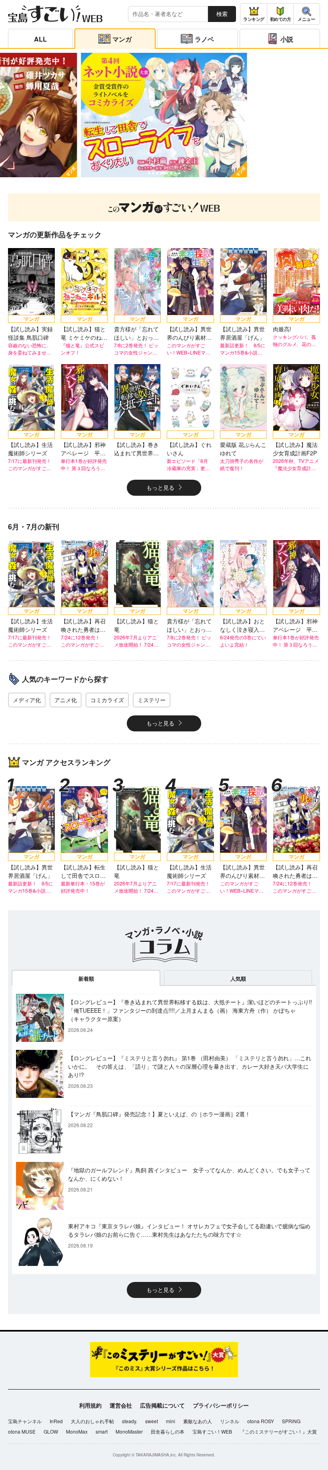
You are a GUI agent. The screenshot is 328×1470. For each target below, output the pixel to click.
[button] (149, 173)
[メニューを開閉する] (307, 14)
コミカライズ (107, 700)
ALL (40, 39)
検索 (222, 14)
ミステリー (152, 700)
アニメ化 (65, 700)
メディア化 (27, 700)
